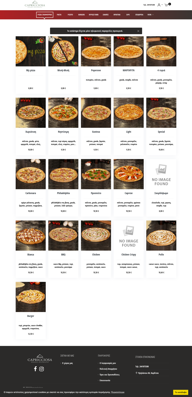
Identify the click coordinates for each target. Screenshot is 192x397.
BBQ (63, 254)
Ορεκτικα (117, 14)
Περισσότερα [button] (117, 392)
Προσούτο (96, 193)
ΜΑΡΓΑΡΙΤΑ (129, 70)
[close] (138, 30)
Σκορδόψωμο (161, 193)
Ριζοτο (70, 14)
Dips (128, 14)
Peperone (96, 70)
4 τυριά (161, 70)
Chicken (96, 254)
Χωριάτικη (30, 131)
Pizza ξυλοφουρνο (45, 14)
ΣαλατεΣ (106, 14)
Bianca (30, 254)
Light (128, 131)
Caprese (129, 193)
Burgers (81, 14)
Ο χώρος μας (67, 363)
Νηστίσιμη (63, 131)
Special (161, 131)
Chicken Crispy (128, 254)
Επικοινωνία (105, 380)
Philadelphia (63, 193)
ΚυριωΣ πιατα (93, 14)
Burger (30, 316)
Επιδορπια (139, 14)
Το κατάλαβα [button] (181, 392)
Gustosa (96, 131)
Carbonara (30, 193)
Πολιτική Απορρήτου (108, 368)
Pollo (161, 254)
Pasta (59, 14)
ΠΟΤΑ (150, 14)
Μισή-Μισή (63, 70)
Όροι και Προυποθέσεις (110, 374)
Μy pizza (30, 70)
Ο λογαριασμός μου (108, 363)
